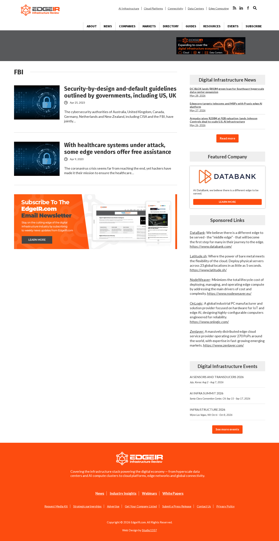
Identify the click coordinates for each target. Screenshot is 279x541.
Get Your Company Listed (141, 506)
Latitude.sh (198, 256)
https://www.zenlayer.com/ (223, 345)
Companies (127, 26)
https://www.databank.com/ (211, 246)
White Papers (173, 493)
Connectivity (175, 8)
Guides (191, 26)
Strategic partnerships (87, 506)
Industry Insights (123, 493)
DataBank (197, 232)
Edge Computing (219, 8)
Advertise (113, 506)
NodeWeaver (200, 280)
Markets (149, 26)
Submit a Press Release (176, 506)
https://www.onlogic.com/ (209, 322)
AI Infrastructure (129, 8)
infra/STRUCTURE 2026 (211, 412)
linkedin (241, 8)
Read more (227, 138)
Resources (212, 26)
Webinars (149, 493)
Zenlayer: (197, 331)
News (108, 26)
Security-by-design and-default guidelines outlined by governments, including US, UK (120, 92)
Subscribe (254, 26)
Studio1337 (149, 530)
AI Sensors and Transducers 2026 (217, 379)
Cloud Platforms (153, 8)
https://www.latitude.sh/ (208, 270)
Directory (171, 26)
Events (233, 26)
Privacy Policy (225, 506)
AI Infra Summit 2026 (220, 395)
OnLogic (196, 303)
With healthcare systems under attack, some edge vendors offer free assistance (117, 148)
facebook (248, 8)
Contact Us (204, 506)
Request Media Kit (56, 506)
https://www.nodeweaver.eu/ (229, 293)
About (92, 26)
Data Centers (196, 8)
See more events (227, 429)
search (254, 8)
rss (234, 8)
